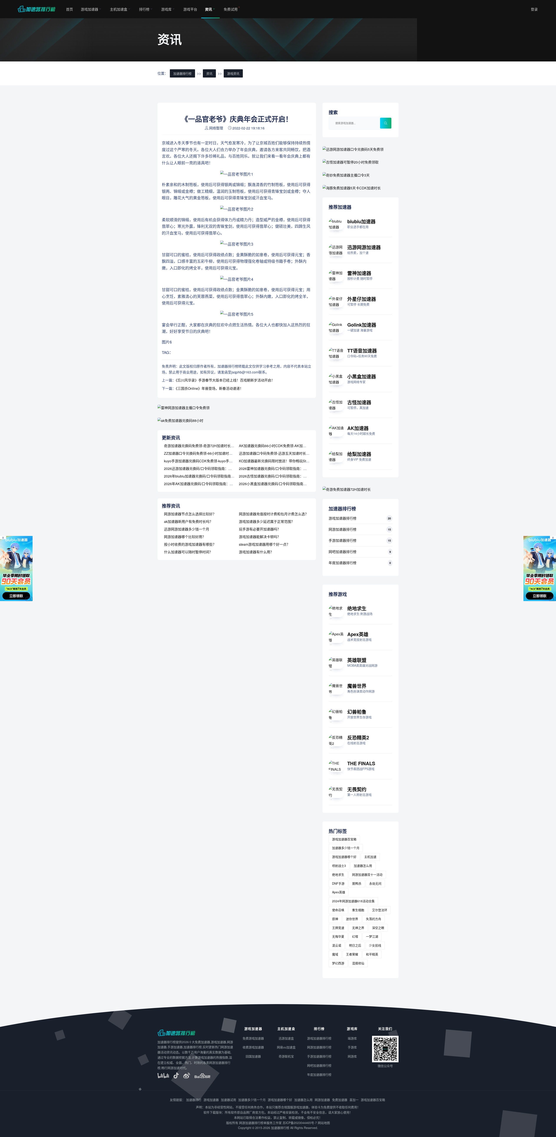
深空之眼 (378, 927)
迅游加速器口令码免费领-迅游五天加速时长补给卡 (277, 453)
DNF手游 (338, 883)
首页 (69, 9)
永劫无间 (375, 883)
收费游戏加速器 (253, 1047)
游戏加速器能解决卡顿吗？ (260, 536)
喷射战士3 (339, 865)
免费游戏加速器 (253, 1038)
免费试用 (231, 9)
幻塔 (355, 936)
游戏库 (166, 9)
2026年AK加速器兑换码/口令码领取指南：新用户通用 (205, 483)
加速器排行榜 (182, 73)
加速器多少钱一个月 (345, 848)
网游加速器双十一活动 (367, 874)
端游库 (352, 1038)
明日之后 (355, 945)
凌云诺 (336, 945)
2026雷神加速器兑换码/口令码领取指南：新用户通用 (280, 468)
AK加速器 (358, 428)
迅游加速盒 (286, 1038)
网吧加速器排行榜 (342, 551)
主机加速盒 (118, 9)
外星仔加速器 (361, 298)
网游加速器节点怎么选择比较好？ (190, 513)
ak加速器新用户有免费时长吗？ (188, 521)
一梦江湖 (372, 936)
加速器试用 (228, 1099)
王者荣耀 (352, 954)
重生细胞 (358, 910)
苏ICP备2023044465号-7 (300, 1122)
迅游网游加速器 (364, 247)
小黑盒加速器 (361, 376)
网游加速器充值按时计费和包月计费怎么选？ (273, 513)
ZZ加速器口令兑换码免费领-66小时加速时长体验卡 (203, 453)
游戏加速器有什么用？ (256, 551)
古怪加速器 (359, 402)
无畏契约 (356, 789)
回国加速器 (253, 1056)
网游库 (352, 1056)
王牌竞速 (338, 927)
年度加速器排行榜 (342, 562)
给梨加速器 (359, 453)
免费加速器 (339, 1099)
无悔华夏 (338, 936)
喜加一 (354, 1099)
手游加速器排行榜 (342, 540)
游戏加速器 (89, 9)
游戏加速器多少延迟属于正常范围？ (267, 521)
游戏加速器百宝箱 (344, 839)
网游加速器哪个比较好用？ (185, 536)
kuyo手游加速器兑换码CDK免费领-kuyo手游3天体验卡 (206, 460)
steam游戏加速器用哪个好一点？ (264, 544)
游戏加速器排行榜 (342, 518)
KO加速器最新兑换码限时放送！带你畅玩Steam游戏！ (281, 460)
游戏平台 (190, 9)
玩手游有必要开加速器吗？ (260, 529)
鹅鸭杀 (356, 883)
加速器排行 (193, 1099)
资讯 (208, 9)
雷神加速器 (359, 272)
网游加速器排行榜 (342, 529)
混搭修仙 (358, 963)
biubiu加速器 (361, 221)
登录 (534, 9)
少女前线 (375, 945)
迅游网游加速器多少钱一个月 (186, 529)
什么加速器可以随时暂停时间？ (188, 551)
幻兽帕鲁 (356, 711)
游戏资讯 (233, 73)
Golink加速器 (361, 324)
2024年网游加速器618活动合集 (353, 901)
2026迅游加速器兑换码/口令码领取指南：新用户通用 (205, 468)
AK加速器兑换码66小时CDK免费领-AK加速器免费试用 (281, 445)
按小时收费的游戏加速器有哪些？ (190, 544)
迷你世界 (352, 919)
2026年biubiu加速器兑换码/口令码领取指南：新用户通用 (208, 476)
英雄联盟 (356, 659)
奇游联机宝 (286, 1056)
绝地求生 (356, 608)
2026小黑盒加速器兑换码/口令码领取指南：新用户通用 (281, 483)
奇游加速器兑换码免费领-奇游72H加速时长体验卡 (202, 445)
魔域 (335, 954)
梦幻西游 (338, 963)
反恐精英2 (358, 737)
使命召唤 (338, 910)
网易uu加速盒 (286, 1047)
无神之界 (358, 927)
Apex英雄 (357, 634)
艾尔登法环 (379, 910)
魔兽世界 (356, 685)
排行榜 (144, 9)
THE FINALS (361, 763)
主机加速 (370, 856)
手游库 (352, 1047)
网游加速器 (322, 1099)
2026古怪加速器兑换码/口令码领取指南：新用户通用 (280, 476)
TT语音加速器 (362, 350)
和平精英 (372, 954)
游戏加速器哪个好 (344, 856)
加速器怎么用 (363, 865)
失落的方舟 (373, 919)
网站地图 (324, 1122)
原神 (335, 919)
